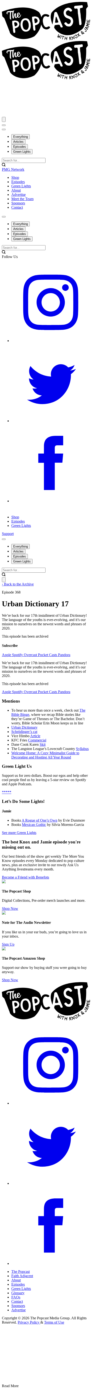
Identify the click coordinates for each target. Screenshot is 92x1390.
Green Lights (22, 151)
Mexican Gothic (34, 825)
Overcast (31, 655)
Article (35, 736)
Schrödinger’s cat (24, 732)
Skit (43, 744)
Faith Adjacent (22, 1276)
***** (6, 792)
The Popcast (20, 1272)
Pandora (64, 655)
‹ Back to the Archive (18, 584)
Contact (17, 1301)
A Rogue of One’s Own (39, 820)
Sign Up (8, 944)
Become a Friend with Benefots (25, 877)
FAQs (15, 1297)
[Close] (4, 119)
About (16, 1280)
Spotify (18, 655)
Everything (20, 136)
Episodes (19, 146)
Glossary (18, 1293)
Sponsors (18, 1306)
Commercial (37, 740)
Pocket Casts (48, 655)
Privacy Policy (29, 1322)
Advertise (18, 1310)
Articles (18, 141)
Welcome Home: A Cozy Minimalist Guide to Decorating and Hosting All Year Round (45, 755)
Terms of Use (54, 1322)
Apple (7, 655)
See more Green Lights (19, 833)
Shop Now (10, 909)
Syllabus (82, 749)
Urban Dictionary (24, 727)
